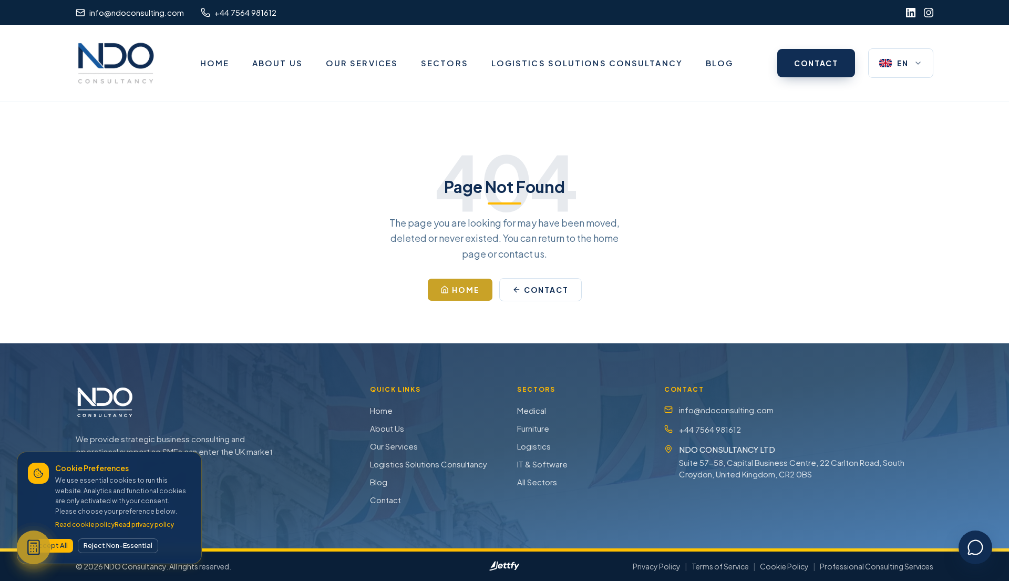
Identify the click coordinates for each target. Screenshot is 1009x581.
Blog (378, 482)
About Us (387, 428)
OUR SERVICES (362, 63)
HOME (214, 63)
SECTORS (444, 63)
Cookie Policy (784, 566)
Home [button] (466, 289)
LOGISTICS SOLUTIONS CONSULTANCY (587, 63)
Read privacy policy (144, 524)
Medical (531, 410)
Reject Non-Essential (118, 545)
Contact (385, 500)
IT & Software (542, 464)
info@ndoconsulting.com (726, 410)
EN (903, 63)
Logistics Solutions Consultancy (428, 464)
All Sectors (537, 482)
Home (381, 410)
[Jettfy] (504, 566)
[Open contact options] (975, 547)
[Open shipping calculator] (33, 547)
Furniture (533, 428)
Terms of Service (720, 566)
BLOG (719, 63)
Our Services (394, 446)
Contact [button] (546, 289)
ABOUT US (277, 63)
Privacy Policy (657, 566)
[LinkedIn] (910, 12)
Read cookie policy (85, 524)
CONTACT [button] (816, 63)
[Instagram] (928, 12)
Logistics (534, 446)
